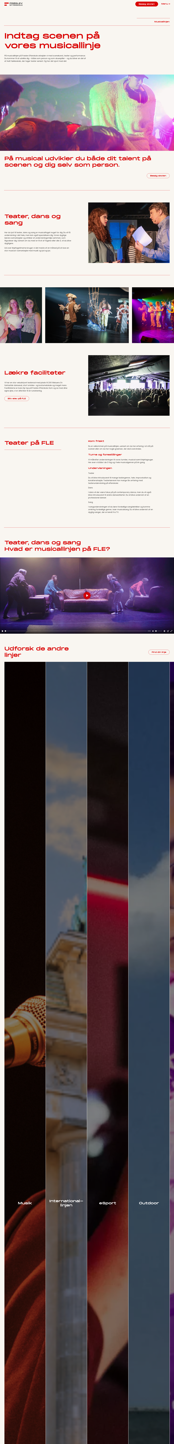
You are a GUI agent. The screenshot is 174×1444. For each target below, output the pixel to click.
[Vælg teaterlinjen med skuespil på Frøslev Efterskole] (13, 4)
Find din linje (159, 652)
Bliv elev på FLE (17, 399)
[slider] (76, 631)
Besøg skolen (147, 4)
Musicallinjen (162, 22)
